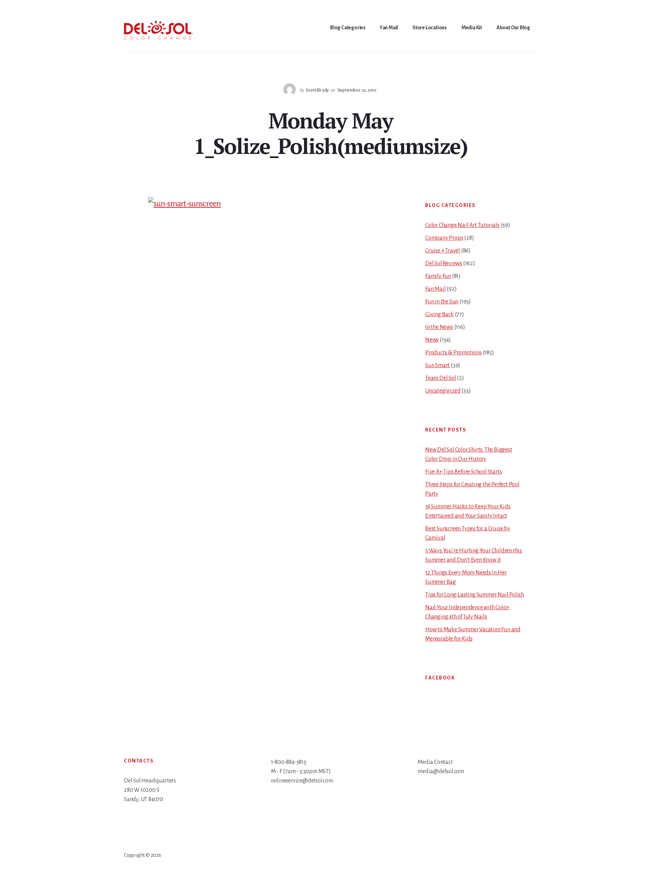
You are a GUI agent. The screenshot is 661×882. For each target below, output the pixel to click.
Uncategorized (442, 391)
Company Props (444, 238)
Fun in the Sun (441, 302)
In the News (439, 327)
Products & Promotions (453, 353)
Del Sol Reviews (443, 263)
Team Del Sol (440, 378)
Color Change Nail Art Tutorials (462, 225)
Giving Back (439, 314)
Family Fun (438, 276)
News (432, 340)
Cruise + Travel (442, 251)
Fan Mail (435, 289)
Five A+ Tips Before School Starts (463, 472)
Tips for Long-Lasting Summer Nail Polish (474, 595)
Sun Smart (437, 365)
